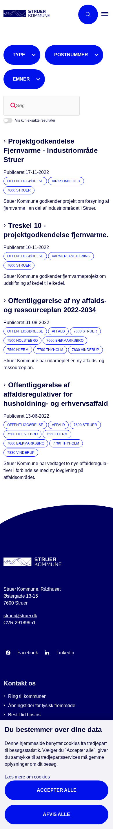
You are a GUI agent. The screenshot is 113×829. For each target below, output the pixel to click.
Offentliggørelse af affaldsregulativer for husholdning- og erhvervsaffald (55, 394)
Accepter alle (56, 790)
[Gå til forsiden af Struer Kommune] (37, 14)
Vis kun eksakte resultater (35, 120)
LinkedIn (65, 652)
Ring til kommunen (27, 696)
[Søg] (13, 106)
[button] (107, 14)
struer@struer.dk (20, 615)
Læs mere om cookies (27, 776)
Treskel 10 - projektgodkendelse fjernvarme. (55, 230)
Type (19, 54)
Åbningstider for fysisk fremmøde (41, 705)
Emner (21, 79)
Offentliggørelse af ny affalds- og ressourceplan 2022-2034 (55, 305)
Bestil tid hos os (24, 714)
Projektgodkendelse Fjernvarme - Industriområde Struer (50, 150)
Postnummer (71, 54)
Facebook (27, 652)
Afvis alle (56, 814)
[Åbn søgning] (88, 14)
